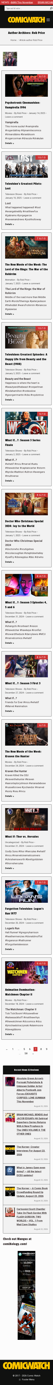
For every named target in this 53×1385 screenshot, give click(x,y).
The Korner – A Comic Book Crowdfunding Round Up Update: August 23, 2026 (32, 1192)
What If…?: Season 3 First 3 (22, 683)
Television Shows (13, 194)
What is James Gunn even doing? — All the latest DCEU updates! (31, 1171)
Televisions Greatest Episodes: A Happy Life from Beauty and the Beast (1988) (26, 359)
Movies (8, 113)
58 (26, 1053)
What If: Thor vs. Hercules (22, 836)
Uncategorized (12, 842)
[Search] (51, 8)
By (20, 113)
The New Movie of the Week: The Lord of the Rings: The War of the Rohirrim (26, 269)
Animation (10, 279)
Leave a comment (14, 117)
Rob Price (38, 33)
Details (8, 143)
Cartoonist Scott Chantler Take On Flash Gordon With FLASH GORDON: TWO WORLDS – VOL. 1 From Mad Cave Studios (32, 1217)
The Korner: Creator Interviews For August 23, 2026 (31, 1151)
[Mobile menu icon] (48, 20)
